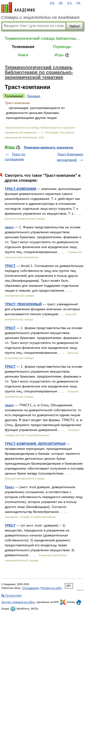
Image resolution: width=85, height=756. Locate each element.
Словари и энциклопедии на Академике (40, 17)
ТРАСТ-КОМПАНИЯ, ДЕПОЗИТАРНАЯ (35, 444)
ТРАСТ (10, 266)
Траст (9, 487)
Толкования (23, 47)
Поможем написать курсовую (48, 147)
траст (9, 227)
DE (61, 3)
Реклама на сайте (51, 588)
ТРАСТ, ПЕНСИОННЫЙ (23, 304)
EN (52, 3)
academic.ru (18, 7)
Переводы (62, 47)
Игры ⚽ (62, 55)
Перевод (33, 96)
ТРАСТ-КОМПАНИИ (20, 189)
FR (78, 3)
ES (70, 3)
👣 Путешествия (11, 595)
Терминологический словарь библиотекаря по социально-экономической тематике (42, 38)
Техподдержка (30, 588)
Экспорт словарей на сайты (18, 602)
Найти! (74, 26)
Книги (23, 55)
